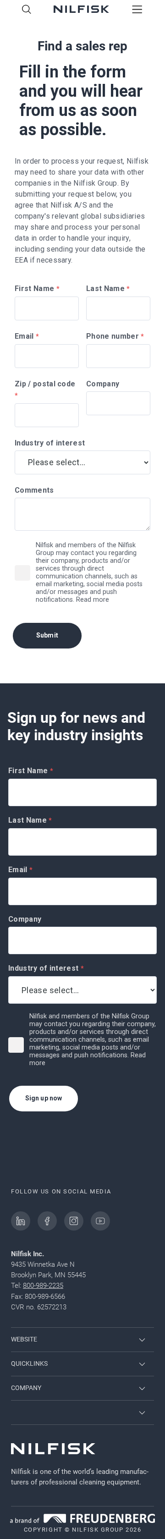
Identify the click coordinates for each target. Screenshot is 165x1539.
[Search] (26, 10)
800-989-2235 (43, 1285)
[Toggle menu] (137, 10)
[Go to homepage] (81, 10)
